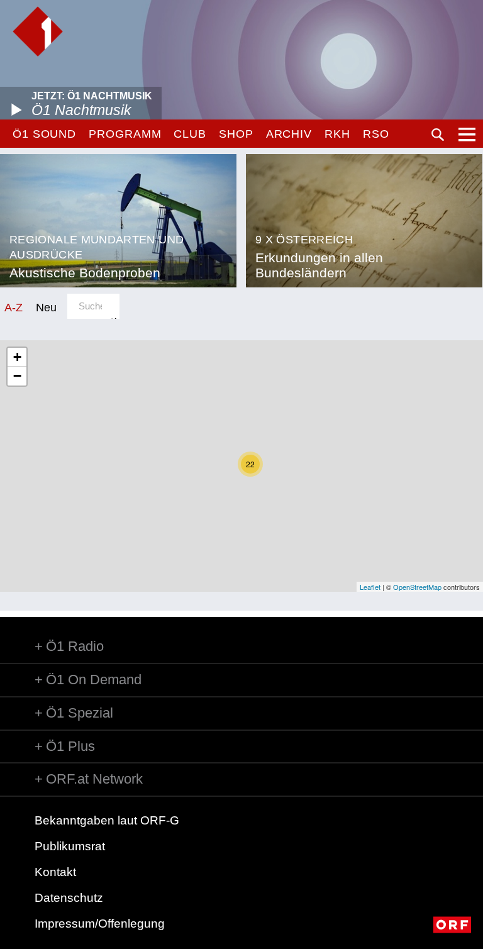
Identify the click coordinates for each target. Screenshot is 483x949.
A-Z (13, 307)
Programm (125, 134)
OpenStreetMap (417, 587)
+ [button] (17, 357)
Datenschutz (69, 897)
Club (190, 134)
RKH (337, 134)
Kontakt (55, 872)
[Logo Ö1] (38, 31)
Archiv (289, 134)
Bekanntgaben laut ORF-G (107, 820)
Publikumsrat (70, 846)
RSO (376, 134)
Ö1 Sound (44, 134)
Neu (46, 307)
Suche (437, 134)
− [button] (17, 376)
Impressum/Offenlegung (100, 923)
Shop (236, 134)
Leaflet (370, 587)
